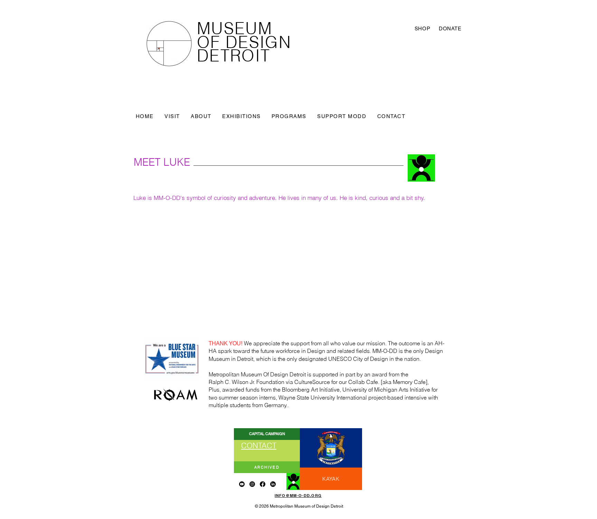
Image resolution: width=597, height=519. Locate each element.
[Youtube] (242, 484)
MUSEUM (234, 28)
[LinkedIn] (273, 484)
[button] (172, 116)
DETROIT (233, 56)
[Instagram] (252, 484)
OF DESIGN (244, 42)
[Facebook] (262, 484)
